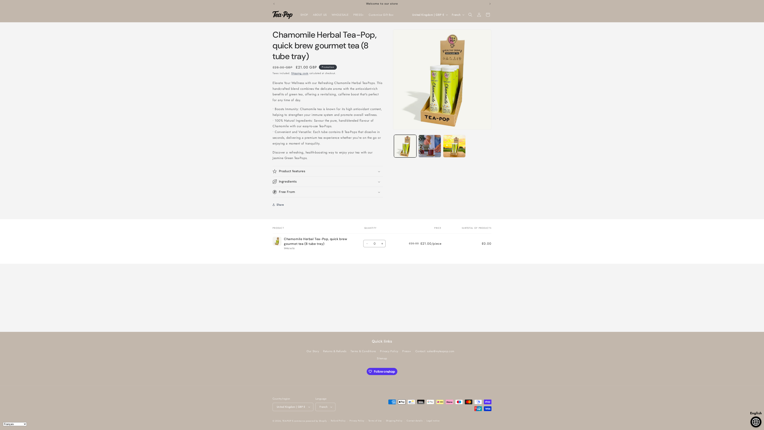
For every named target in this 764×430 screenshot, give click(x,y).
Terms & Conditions (363, 351)
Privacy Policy (389, 351)
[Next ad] (490, 4)
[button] (470, 14)
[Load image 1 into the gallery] (405, 146)
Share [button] (280, 205)
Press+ (406, 351)
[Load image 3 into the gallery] (454, 146)
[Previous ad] (274, 4)
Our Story (313, 351)
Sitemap (382, 358)
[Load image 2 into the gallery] (429, 146)
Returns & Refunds (334, 351)
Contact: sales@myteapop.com (434, 351)
